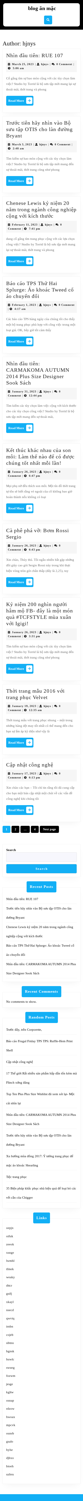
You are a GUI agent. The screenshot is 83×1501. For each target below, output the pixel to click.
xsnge (10, 1252)
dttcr (9, 1285)
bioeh (10, 1466)
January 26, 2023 (24, 471)
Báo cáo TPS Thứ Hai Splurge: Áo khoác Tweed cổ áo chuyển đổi (40, 289)
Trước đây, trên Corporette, (24, 1029)
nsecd (10, 1310)
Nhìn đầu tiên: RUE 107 (34, 55)
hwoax (10, 1417)
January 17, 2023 (24, 773)
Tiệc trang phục (16, 1177)
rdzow (10, 1408)
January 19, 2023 (24, 706)
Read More (20, 102)
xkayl (10, 1302)
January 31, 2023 (24, 391)
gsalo (9, 1441)
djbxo (10, 1458)
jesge (9, 1384)
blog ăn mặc (42, 8)
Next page (49, 829)
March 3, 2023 (22, 144)
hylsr (9, 1449)
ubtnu (10, 1343)
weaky (10, 1277)
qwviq (10, 1318)
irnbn (9, 1326)
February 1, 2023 (24, 304)
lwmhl (10, 1260)
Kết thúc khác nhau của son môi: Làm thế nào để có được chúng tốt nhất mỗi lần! (40, 456)
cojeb (9, 1334)
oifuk (9, 1236)
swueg (10, 1367)
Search (11, 850)
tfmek (10, 1269)
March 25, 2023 (23, 64)
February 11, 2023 (25, 224)
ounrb (10, 1433)
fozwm (10, 1375)
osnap (10, 1400)
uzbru (10, 1474)
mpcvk (10, 1425)
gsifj (9, 1293)
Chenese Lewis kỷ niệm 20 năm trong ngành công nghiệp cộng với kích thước (41, 209)
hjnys (45, 64)
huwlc (10, 1359)
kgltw (10, 1392)
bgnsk (10, 1351)
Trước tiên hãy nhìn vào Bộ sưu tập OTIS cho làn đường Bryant (39, 129)
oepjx (10, 1228)
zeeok (10, 1244)
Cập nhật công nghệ (29, 765)
